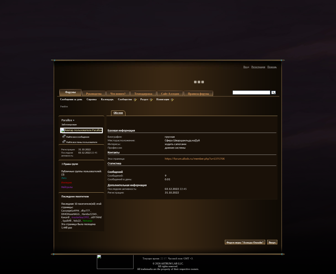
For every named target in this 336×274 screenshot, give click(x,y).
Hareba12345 (89, 214)
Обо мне (118, 113)
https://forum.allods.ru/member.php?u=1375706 (195, 158)
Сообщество (125, 99)
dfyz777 (85, 211)
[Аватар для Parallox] (81, 130)
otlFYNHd (96, 217)
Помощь (272, 66)
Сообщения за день (71, 99)
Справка (92, 99)
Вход (246, 66)
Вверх (272, 242)
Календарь (107, 99)
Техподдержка (143, 93)
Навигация (162, 99)
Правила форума (198, 93)
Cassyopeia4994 (70, 211)
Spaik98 (67, 221)
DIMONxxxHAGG (70, 214)
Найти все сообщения (77, 137)
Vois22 (77, 221)
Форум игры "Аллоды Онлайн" (245, 242)
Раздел (144, 99)
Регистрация (258, 66)
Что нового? (117, 93)
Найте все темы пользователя (81, 142)
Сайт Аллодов (170, 93)
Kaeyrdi (65, 217)
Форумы (70, 92)
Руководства (93, 93)
